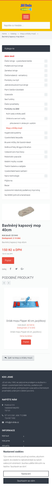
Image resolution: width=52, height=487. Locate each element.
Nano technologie (12, 176)
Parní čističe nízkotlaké (14, 90)
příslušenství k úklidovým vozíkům (23, 123)
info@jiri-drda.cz (12, 422)
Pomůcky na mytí (12, 80)
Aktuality (5, 446)
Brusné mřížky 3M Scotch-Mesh (18, 142)
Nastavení (26, 474)
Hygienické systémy (13, 133)
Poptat (8, 260)
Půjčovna (8, 181)
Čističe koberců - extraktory (16, 75)
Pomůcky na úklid (12, 109)
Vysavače (9, 94)
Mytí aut (5, 436)
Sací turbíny (9, 99)
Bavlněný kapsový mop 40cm (13, 37)
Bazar (7, 185)
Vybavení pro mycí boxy (14, 152)
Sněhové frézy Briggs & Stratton (18, 147)
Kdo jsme (6, 441)
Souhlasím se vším (26, 481)
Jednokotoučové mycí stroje (16, 85)
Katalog (14, 34)
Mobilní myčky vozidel (14, 161)
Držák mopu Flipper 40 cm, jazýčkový (26, 321)
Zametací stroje (11, 71)
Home (4, 34)
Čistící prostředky (12, 104)
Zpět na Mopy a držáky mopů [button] (20, 358)
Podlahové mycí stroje (14, 66)
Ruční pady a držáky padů (15, 114)
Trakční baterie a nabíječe (15, 166)
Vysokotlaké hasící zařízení (16, 171)
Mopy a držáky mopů (28, 34)
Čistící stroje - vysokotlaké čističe (18, 61)
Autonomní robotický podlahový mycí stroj (22, 190)
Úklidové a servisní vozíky (15, 118)
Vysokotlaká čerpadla (14, 138)
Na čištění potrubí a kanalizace (17, 195)
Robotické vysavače (13, 157)
